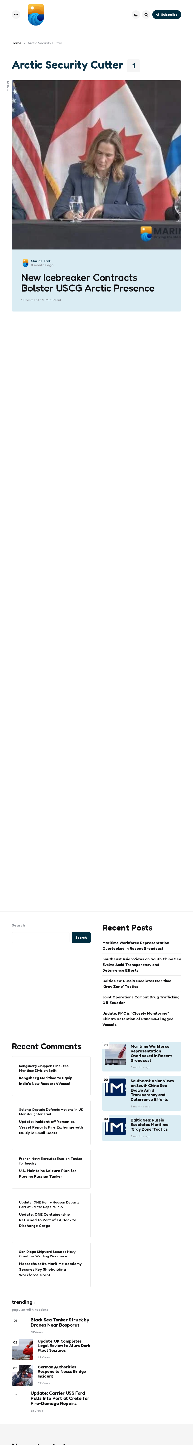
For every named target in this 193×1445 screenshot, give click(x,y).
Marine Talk (41, 261)
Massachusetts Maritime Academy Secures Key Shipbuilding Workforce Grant (50, 1269)
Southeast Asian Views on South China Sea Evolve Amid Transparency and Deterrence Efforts (141, 965)
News (7, 84)
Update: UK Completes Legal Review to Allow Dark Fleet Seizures (64, 1346)
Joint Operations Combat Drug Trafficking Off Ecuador (141, 1000)
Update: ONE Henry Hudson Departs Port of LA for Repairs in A (49, 1204)
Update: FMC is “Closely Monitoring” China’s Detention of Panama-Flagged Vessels (137, 1019)
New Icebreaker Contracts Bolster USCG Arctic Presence (88, 282)
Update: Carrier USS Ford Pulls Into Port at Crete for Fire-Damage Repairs (60, 1398)
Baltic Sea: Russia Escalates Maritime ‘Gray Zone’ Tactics (136, 983)
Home (16, 43)
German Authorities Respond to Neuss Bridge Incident (62, 1372)
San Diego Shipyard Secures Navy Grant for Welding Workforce (47, 1253)
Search (18, 925)
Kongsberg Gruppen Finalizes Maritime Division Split (43, 1068)
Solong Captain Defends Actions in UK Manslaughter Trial (51, 1111)
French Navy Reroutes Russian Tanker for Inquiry (50, 1160)
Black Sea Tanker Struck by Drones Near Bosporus (60, 1322)
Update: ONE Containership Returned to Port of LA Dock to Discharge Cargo (47, 1220)
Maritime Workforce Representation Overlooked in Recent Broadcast (135, 945)
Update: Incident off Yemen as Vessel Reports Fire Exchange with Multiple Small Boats (51, 1127)
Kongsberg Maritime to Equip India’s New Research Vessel (45, 1080)
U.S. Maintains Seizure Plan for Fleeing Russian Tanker (47, 1173)
